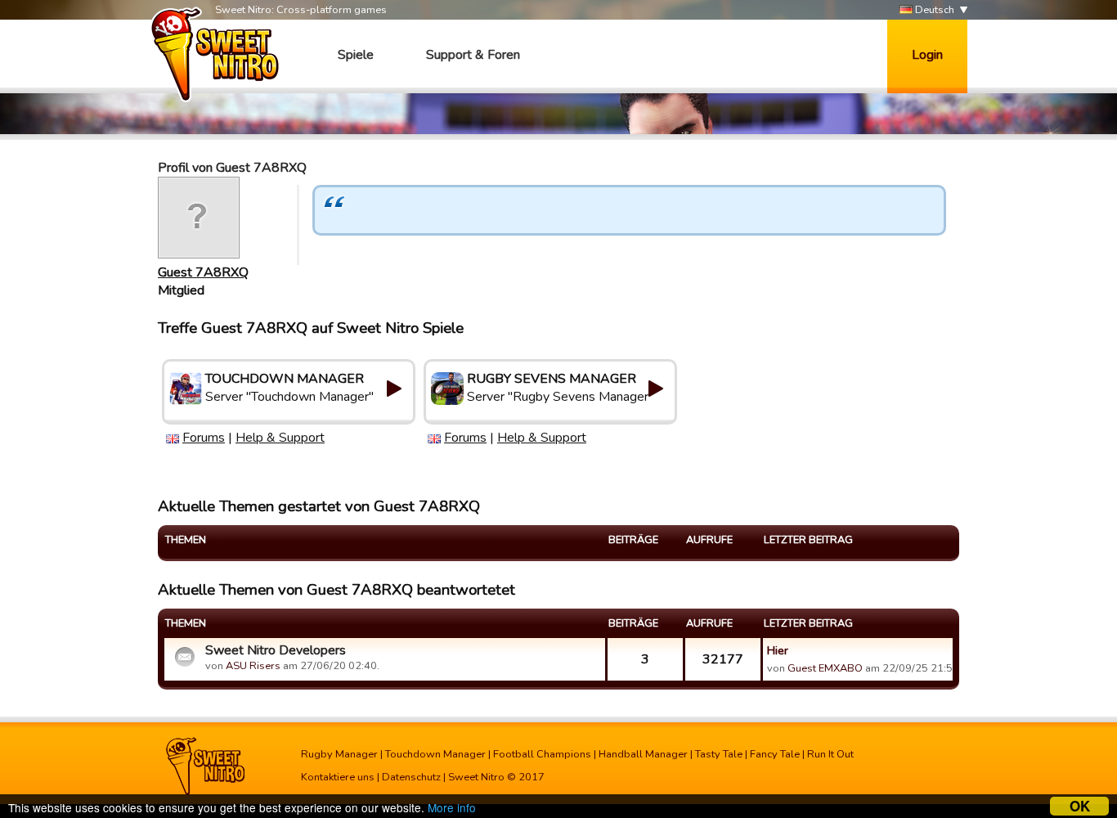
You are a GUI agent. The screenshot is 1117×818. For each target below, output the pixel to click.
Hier (777, 650)
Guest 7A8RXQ (203, 272)
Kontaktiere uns (338, 777)
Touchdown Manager (435, 754)
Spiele (356, 55)
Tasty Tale (718, 754)
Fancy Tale (775, 754)
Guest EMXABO (825, 668)
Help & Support (280, 438)
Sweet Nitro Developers (275, 650)
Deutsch (933, 9)
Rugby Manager (339, 754)
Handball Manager (643, 754)
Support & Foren (473, 55)
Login (927, 55)
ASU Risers (253, 665)
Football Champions (542, 754)
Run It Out (830, 754)
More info (452, 807)
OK (1080, 806)
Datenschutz (411, 777)
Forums (203, 438)
